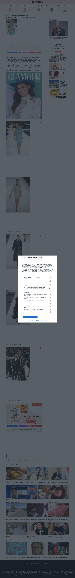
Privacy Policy (43, 320)
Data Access (37, 320)
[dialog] (37, 289)
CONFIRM (30, 316)
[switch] (50, 277)
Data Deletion (32, 320)
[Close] (55, 258)
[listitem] (37, 275)
